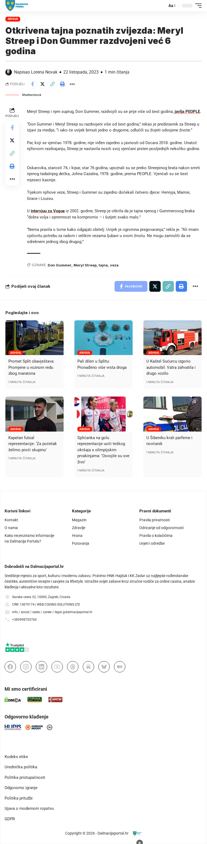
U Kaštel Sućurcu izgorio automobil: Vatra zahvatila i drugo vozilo (171, 367)
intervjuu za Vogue (48, 211)
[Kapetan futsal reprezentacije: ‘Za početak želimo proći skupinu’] (34, 414)
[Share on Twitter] (42, 84)
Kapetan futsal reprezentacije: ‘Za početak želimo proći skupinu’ (32, 443)
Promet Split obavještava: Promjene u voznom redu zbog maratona (31, 367)
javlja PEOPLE (187, 111)
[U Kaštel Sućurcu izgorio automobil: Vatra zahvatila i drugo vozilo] (172, 337)
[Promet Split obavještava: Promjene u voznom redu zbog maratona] (34, 337)
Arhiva (13, 19)
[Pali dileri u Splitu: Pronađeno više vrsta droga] (103, 337)
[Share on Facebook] (32, 84)
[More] (72, 84)
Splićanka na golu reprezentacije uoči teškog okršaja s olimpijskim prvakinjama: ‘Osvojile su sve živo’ (103, 449)
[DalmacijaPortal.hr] (16, 5)
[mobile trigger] (197, 6)
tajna (103, 265)
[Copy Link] (52, 84)
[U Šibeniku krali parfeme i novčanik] (172, 414)
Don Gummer (59, 265)
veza (114, 265)
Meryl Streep (85, 265)
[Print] (62, 84)
